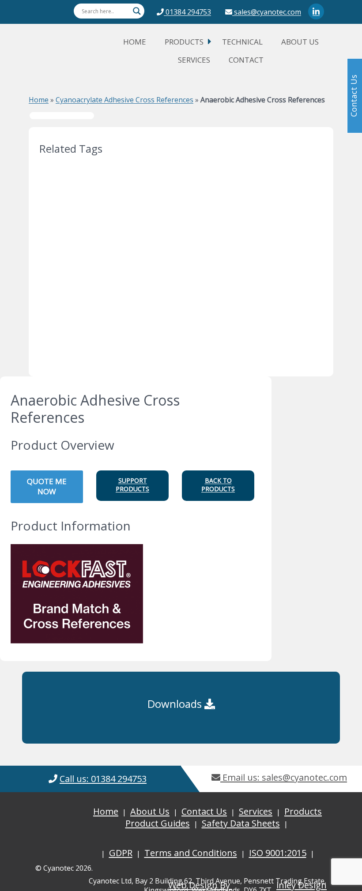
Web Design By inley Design (247, 885)
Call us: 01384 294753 (103, 779)
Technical (242, 42)
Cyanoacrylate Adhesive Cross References (124, 100)
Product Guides (157, 823)
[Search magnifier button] (137, 11)
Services (194, 60)
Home (134, 42)
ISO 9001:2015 (277, 853)
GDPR (120, 853)
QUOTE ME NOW (47, 486)
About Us (300, 42)
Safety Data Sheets (241, 823)
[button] (132, 485)
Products (184, 42)
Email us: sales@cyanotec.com (283, 777)
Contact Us (204, 811)
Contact (246, 60)
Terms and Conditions (190, 853)
